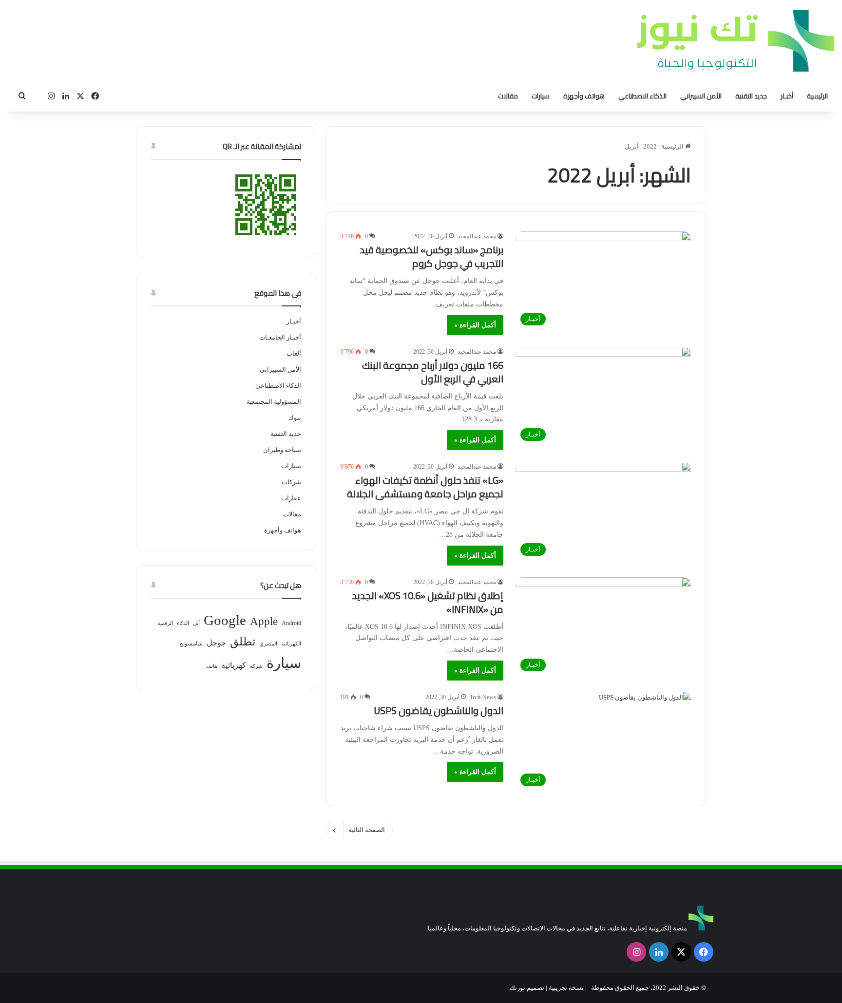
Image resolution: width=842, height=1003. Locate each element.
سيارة (284, 663)
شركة (256, 666)
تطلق (242, 642)
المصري (268, 643)
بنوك (294, 417)
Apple (264, 621)
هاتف (211, 666)
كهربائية (233, 665)
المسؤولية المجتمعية (274, 401)
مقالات (508, 96)
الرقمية (165, 623)
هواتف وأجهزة (584, 96)
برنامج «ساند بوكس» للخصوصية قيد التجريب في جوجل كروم (431, 256)
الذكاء (183, 623)
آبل (196, 623)
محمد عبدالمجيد (477, 236)
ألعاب (294, 353)
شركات (291, 482)
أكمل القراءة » (475, 325)
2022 (650, 146)
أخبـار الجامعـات (280, 337)
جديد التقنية (751, 96)
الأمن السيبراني (701, 96)
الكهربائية (291, 643)
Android (291, 623)
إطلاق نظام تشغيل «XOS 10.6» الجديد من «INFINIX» (427, 602)
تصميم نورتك (527, 987)
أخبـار (787, 96)
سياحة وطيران (282, 450)
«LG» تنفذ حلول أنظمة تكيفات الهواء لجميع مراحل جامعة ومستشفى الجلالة (425, 487)
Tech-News (483, 697)
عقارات (291, 498)
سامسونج (191, 643)
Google (225, 620)
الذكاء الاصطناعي (642, 96)
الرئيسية (817, 96)
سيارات (541, 96)
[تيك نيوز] (736, 41)
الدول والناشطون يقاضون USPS (438, 710)
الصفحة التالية (366, 829)
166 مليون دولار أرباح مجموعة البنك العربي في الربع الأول (432, 372)
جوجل (216, 642)
